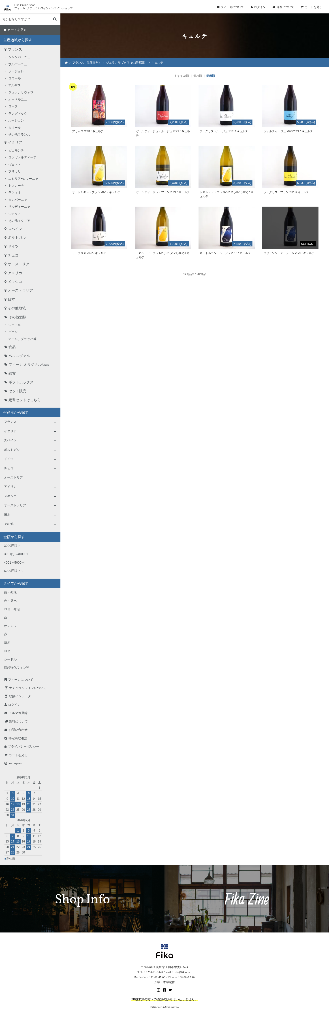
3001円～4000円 (16, 554)
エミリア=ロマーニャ (23, 178)
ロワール (14, 78)
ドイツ (13, 246)
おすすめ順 (182, 75)
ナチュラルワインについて (28, 688)
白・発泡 (10, 592)
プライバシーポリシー (23, 746)
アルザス (14, 85)
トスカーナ (16, 185)
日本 (11, 299)
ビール (13, 332)
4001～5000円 (14, 562)
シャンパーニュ (19, 57)
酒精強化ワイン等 (16, 667)
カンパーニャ (17, 199)
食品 (12, 347)
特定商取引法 (18, 738)
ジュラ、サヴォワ (20, 92)
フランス (15, 49)
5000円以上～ (14, 571)
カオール (14, 127)
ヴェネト (14, 164)
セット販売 (17, 391)
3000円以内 (12, 545)
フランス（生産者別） (86, 62)
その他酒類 (17, 317)
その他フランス (19, 134)
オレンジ (10, 626)
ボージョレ (16, 71)
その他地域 (17, 308)
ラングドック (17, 113)
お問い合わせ (18, 729)
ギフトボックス (21, 382)
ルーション (16, 120)
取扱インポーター (21, 696)
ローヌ (13, 106)
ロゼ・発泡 (12, 609)
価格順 (197, 75)
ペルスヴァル (19, 356)
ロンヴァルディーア (22, 157)
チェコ (13, 255)
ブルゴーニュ (17, 64)
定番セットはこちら (25, 400)
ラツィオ (14, 192)
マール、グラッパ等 (22, 339)
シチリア (14, 214)
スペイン (15, 229)
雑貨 (12, 373)
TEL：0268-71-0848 (150, 972)
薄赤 (7, 642)
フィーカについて (232, 7)
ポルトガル (17, 237)
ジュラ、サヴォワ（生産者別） (126, 62)
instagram (16, 763)
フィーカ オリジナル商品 (29, 364)
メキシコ (15, 282)
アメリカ (15, 273)
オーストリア (18, 264)
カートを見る (313, 7)
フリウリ (14, 171)
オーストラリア (20, 290)
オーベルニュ (17, 99)
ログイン (260, 7)
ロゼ (7, 651)
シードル (14, 325)
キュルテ (157, 62)
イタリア (15, 142)
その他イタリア (19, 220)
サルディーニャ (19, 206)
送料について (285, 7)
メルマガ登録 (18, 713)
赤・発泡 (10, 601)
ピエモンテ (16, 150)
